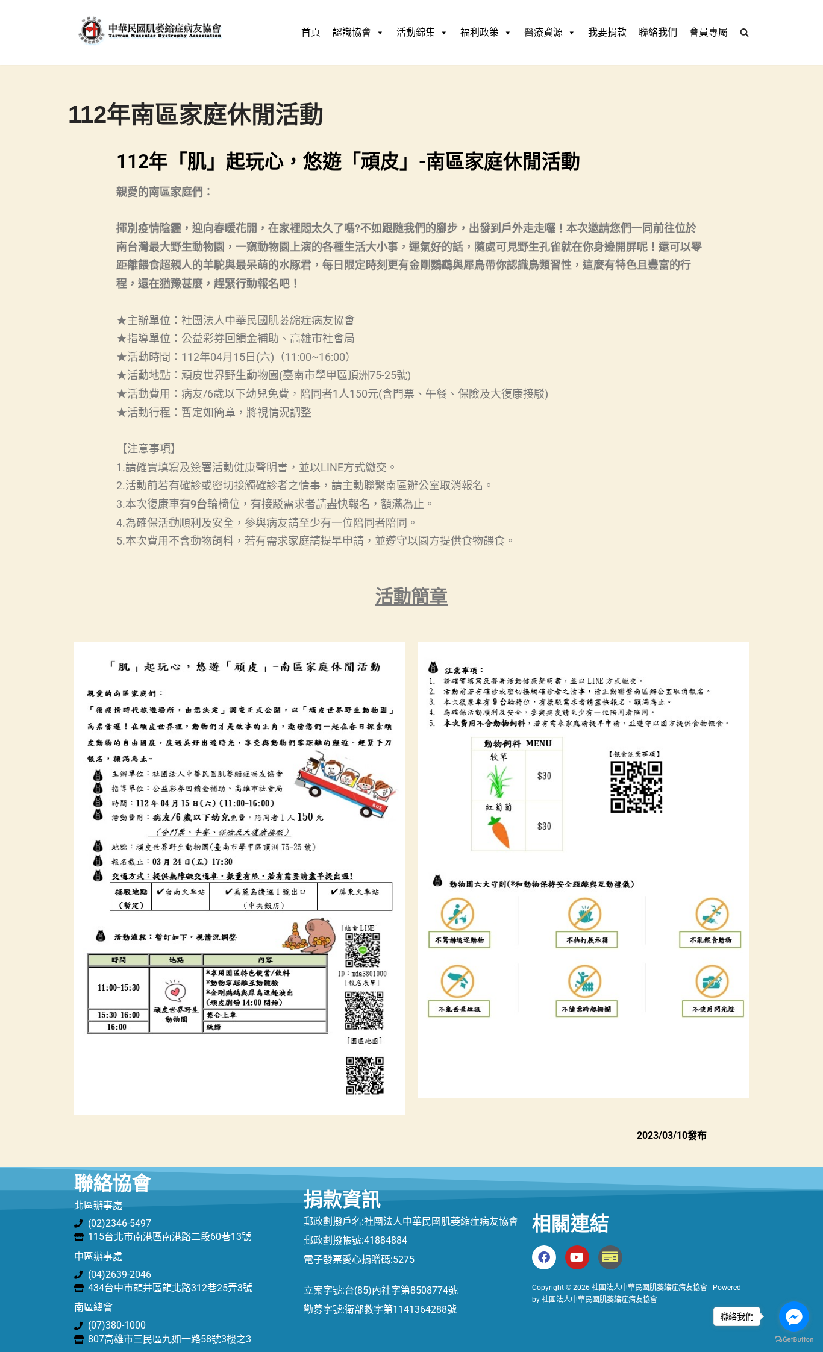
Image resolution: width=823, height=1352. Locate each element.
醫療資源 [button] (543, 32)
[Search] (744, 32)
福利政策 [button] (479, 32)
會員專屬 (708, 32)
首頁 (311, 32)
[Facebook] (544, 1257)
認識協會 (352, 32)
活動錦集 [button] (415, 32)
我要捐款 (607, 32)
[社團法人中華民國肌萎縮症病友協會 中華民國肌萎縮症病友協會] (149, 32)
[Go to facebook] (794, 1316)
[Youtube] (577, 1257)
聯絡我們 (658, 32)
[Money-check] (610, 1257)
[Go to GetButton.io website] (794, 1340)
